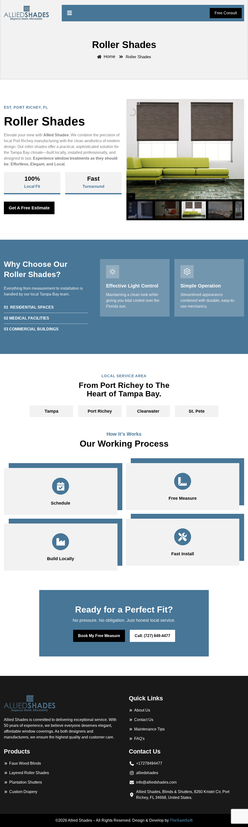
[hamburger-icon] (69, 13)
